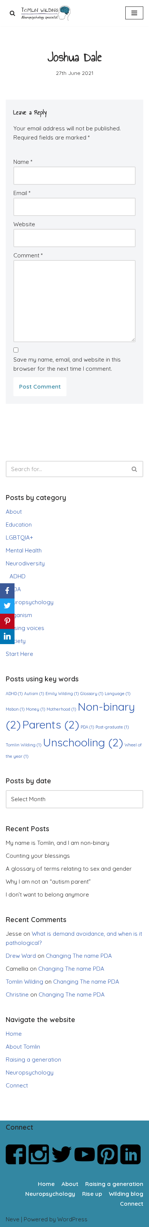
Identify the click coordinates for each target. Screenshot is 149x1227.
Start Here (19, 653)
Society (16, 640)
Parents (50, 724)
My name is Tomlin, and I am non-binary (57, 842)
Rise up (92, 1193)
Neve (12, 1219)
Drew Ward (21, 955)
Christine (17, 994)
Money (35, 709)
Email (22, 193)
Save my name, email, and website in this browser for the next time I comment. (67, 364)
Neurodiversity (25, 563)
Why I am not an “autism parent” (48, 881)
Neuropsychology (29, 602)
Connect (17, 1085)
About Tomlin (23, 1046)
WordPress (72, 1219)
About (14, 511)
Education (19, 524)
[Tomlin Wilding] (46, 13)
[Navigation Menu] (134, 12)
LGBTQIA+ (19, 537)
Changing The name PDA (79, 955)
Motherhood (61, 709)
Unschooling (83, 742)
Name (22, 161)
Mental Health (24, 550)
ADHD (18, 576)
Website (24, 224)
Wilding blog (126, 1193)
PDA (15, 589)
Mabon (15, 709)
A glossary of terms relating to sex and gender (69, 868)
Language (117, 693)
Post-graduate (112, 727)
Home (14, 1033)
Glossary (91, 693)
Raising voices (25, 628)
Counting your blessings (38, 855)
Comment (28, 255)
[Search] (12, 13)
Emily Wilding (62, 693)
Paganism (19, 615)
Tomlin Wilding (23, 745)
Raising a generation (33, 1059)
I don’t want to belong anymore (47, 894)
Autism (34, 693)
